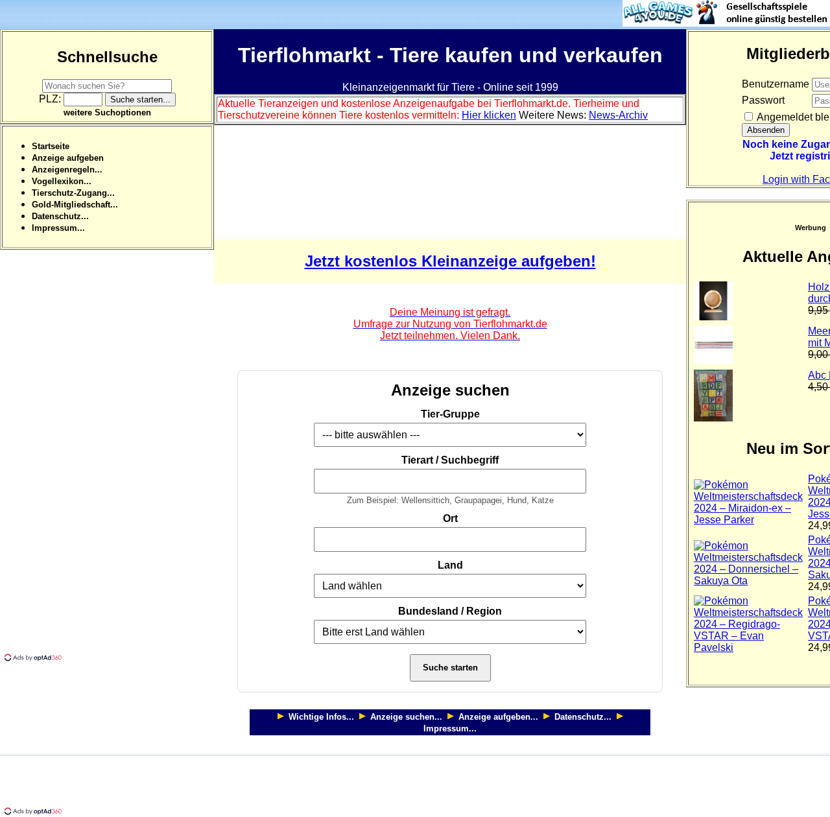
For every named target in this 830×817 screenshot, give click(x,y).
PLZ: (51, 98)
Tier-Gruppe (450, 414)
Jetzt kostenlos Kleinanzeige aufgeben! (450, 261)
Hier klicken (489, 115)
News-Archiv (618, 115)
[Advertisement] (97, 457)
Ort (450, 518)
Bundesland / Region (450, 611)
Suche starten (450, 667)
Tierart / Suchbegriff (450, 460)
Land (450, 565)
